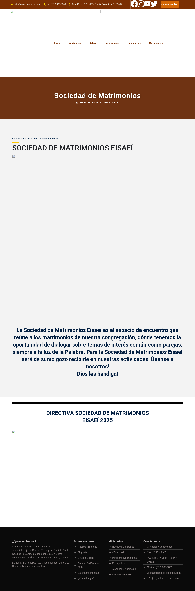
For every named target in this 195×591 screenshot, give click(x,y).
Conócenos (75, 43)
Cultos (92, 43)
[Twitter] (154, 4)
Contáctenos (156, 43)
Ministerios (135, 43)
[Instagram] (141, 4)
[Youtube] (147, 4)
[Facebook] (134, 4)
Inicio (57, 43)
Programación (112, 43)
